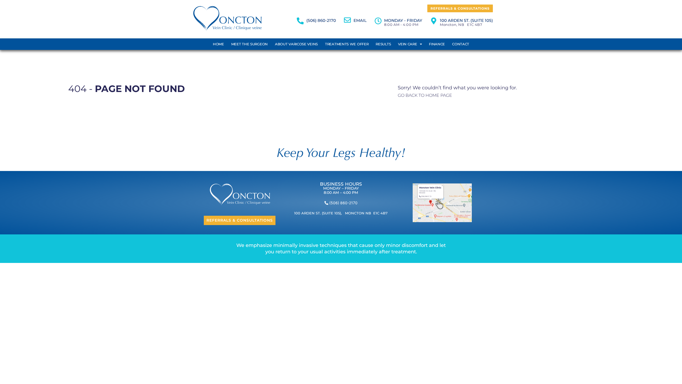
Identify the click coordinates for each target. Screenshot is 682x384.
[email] (347, 20)
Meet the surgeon (249, 44)
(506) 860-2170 (321, 20)
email (360, 20)
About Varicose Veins (296, 44)
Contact (460, 44)
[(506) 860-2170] (300, 20)
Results (383, 44)
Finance (437, 44)
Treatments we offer (346, 44)
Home (218, 44)
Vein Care (407, 44)
